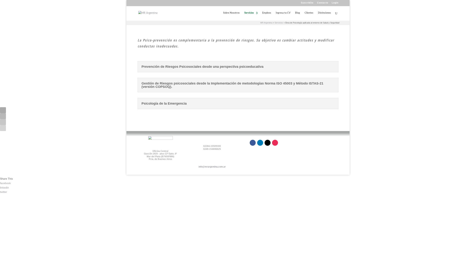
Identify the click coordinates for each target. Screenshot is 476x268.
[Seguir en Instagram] (3, 128)
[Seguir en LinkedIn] (3, 116)
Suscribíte (307, 3)
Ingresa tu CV (283, 13)
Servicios (249, 13)
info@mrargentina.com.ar (212, 166)
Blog (297, 13)
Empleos (266, 13)
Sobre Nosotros (231, 13)
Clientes (309, 13)
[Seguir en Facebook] (3, 110)
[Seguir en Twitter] (3, 122)
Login (335, 3)
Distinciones (324, 13)
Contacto (322, 3)
